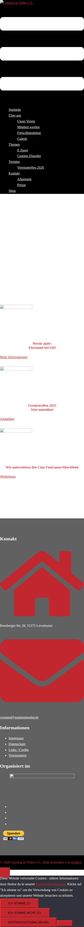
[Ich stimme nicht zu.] (65, 923)
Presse (21, 185)
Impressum (16, 738)
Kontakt (14, 173)
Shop (12, 191)
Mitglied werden (28, 127)
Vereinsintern (17, 755)
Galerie (22, 139)
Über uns (15, 115)
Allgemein (24, 179)
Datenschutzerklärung (50, 884)
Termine (14, 162)
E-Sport (22, 150)
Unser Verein (26, 121)
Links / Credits (19, 750)
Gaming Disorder (29, 156)
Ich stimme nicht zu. (25, 913)
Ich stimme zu (19, 903)
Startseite (15, 109)
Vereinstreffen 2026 (30, 167)
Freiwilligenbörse (29, 133)
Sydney (76, 862)
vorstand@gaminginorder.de (19, 717)
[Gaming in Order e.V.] (16, 3)
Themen (14, 144)
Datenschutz (17, 744)
